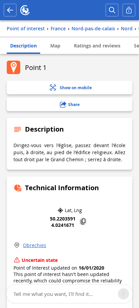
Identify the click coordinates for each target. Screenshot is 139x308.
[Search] (112, 10)
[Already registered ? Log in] (129, 10)
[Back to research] (10, 10)
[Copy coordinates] (83, 222)
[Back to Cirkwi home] (25, 10)
